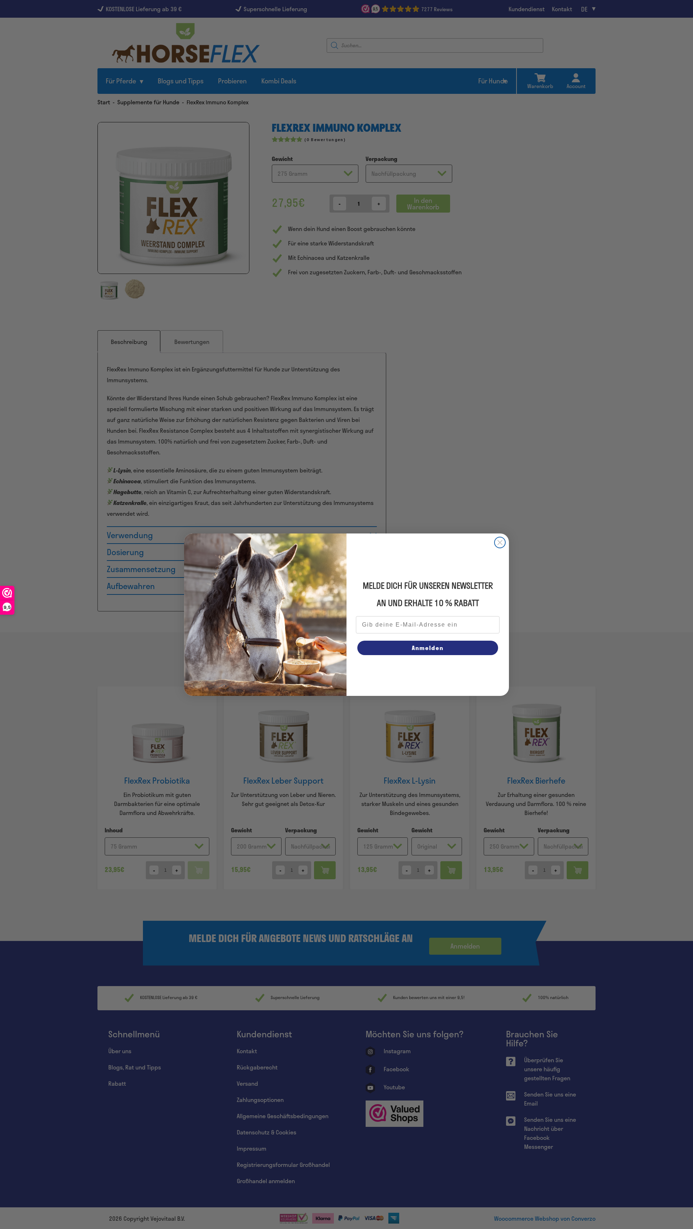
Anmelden (428, 647)
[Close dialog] (499, 542)
